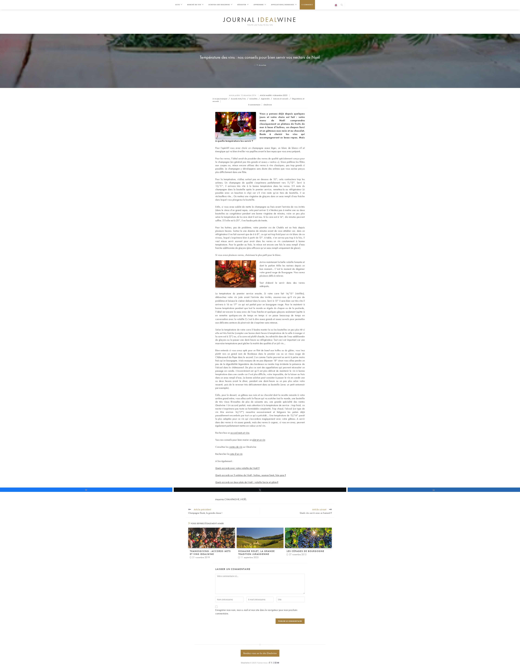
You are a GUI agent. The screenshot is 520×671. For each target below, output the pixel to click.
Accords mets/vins (238, 98)
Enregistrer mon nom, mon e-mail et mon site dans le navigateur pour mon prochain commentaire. (256, 611)
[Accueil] (255, 65)
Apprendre (265, 98)
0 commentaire (254, 104)
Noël (243, 499)
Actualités (262, 65)
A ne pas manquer (220, 98)
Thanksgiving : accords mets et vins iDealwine (210, 553)
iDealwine (268, 104)
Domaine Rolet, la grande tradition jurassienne (256, 553)
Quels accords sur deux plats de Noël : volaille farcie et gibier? (246, 482)
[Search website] (342, 5)
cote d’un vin (236, 453)
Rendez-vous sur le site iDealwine (260, 653)
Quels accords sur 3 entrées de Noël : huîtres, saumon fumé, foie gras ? (250, 475)
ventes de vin (235, 446)
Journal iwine (260, 19)
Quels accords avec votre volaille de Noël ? (237, 468)
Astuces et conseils (280, 98)
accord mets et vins (239, 432)
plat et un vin (258, 439)
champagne (232, 499)
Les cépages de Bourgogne (305, 551)
